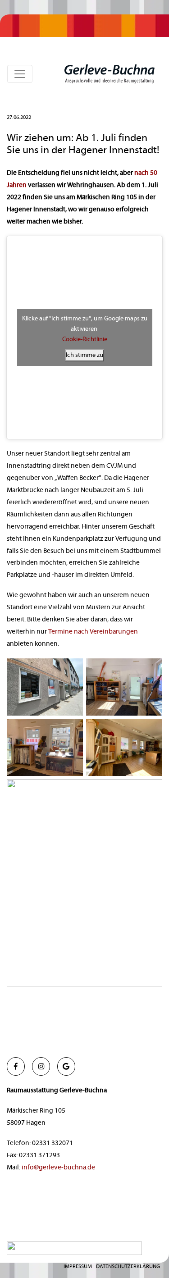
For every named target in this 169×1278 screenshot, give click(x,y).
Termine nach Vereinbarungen (93, 631)
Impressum (78, 1266)
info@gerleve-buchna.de (58, 1167)
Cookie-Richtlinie (84, 339)
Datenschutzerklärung (128, 1266)
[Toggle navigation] (19, 74)
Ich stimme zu (84, 355)
